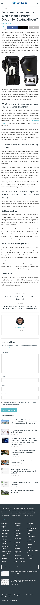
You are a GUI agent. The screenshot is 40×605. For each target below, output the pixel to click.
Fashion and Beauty (5, 555)
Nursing (30, 523)
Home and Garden (17, 534)
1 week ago (15, 434)
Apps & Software (4, 527)
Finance (4, 558)
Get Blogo (14, 600)
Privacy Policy (18, 595)
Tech (29, 547)
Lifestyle (17, 548)
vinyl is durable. (11, 260)
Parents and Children (31, 530)
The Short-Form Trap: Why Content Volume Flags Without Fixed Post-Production (23, 452)
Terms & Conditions (7, 597)
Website (4, 394)
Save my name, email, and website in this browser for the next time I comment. (20, 403)
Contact (18, 597)
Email (3, 385)
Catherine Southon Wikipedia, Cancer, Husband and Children (23, 581)
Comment (5, 352)
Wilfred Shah (7, 23)
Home (3, 9)
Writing (30, 559)
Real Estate (31, 536)
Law (15, 545)
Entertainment (6, 551)
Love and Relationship (18, 552)
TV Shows (30, 556)
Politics (29, 533)
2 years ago (15, 486)
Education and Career (6, 543)
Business (4, 536)
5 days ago (15, 426)
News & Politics (19, 561)
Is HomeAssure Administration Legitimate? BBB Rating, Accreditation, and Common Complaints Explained (24, 422)
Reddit (29, 539)
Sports (8, 9)
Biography (4, 533)
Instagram (17, 538)
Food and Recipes (17, 524)
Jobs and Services (17, 542)
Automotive (5, 531)
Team (9, 595)
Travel (29, 553)
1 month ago (15, 457)
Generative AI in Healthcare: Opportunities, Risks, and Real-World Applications (23, 471)
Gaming (17, 528)
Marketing (17, 556)
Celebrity (4, 539)
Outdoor (30, 526)
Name (4, 376)
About (3, 595)
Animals (4, 523)
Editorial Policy (29, 595)
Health (16, 531)
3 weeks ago (15, 446)
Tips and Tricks (32, 550)
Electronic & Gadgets (5, 547)
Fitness (3, 561)
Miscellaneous (19, 558)
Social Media (31, 542)
